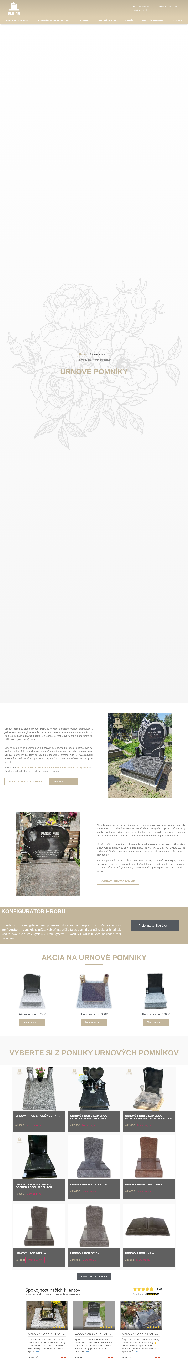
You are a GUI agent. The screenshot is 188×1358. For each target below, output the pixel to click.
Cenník (129, 20)
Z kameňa (83, 20)
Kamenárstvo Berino (17, 20)
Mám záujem (34, 1125)
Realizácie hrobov (153, 20)
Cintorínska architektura (53, 20)
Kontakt (178, 20)
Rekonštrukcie (107, 20)
